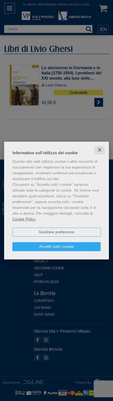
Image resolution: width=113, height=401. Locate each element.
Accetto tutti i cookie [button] (56, 246)
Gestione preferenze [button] (56, 232)
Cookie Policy (23, 219)
